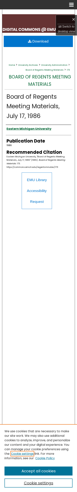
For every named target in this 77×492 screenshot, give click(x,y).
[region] (38, 458)
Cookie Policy (45, 458)
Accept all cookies (38, 471)
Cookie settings (22, 454)
